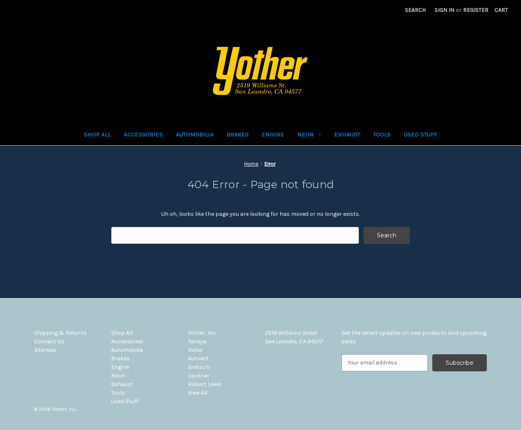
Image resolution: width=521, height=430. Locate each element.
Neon (305, 134)
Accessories (143, 134)
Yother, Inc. (202, 332)
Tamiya (197, 341)
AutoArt (198, 358)
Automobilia (195, 134)
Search (415, 10)
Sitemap (45, 350)
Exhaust (347, 134)
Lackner (199, 375)
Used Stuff (420, 134)
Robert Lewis (205, 384)
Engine (273, 134)
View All (197, 392)
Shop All (97, 134)
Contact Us (49, 341)
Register (475, 10)
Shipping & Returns (60, 332)
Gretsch (199, 367)
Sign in (444, 10)
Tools (382, 134)
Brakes (238, 134)
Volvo (195, 350)
